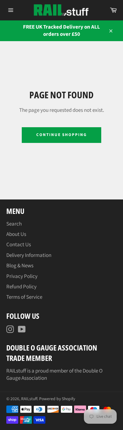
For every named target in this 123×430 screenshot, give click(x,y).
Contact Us (18, 244)
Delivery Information (28, 255)
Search (14, 224)
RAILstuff (29, 399)
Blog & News (19, 265)
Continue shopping (61, 135)
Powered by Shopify (57, 399)
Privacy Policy (22, 276)
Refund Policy (21, 287)
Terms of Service (24, 297)
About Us (16, 234)
